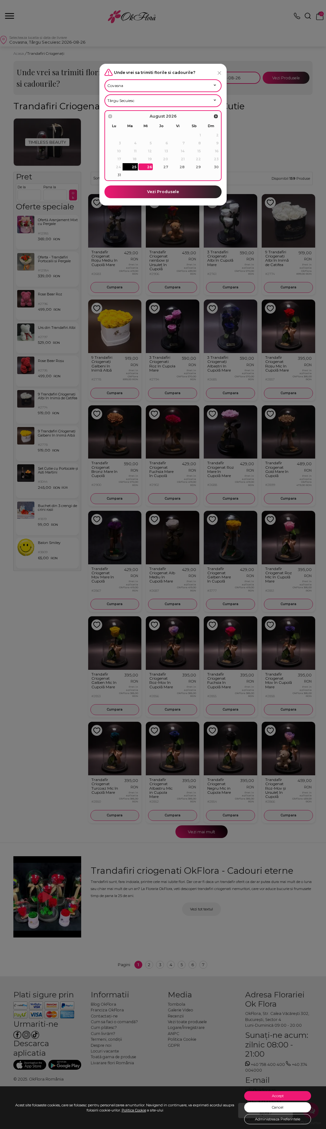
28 (182, 167)
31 (119, 175)
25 (134, 167)
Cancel (277, 1107)
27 (165, 167)
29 (198, 167)
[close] (219, 72)
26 (149, 167)
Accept (278, 1096)
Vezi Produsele (163, 191)
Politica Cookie (134, 1110)
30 (216, 167)
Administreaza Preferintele (277, 1119)
